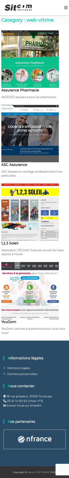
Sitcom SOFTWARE (39, 472)
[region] (34, 439)
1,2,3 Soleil (9, 243)
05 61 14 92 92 (17, 401)
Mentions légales (18, 368)
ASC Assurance (14, 165)
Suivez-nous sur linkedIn (23, 405)
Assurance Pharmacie (20, 90)
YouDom (8, 322)
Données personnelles (22, 374)
